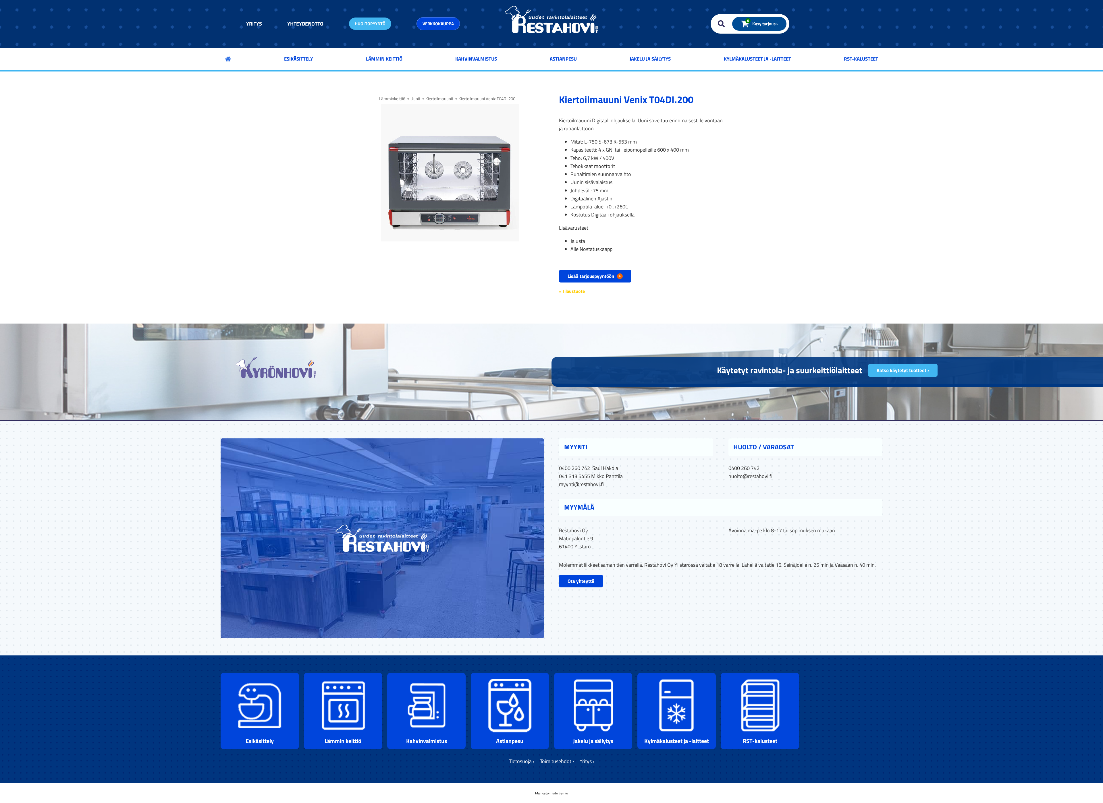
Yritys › (587, 761)
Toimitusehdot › (557, 761)
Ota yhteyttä (581, 581)
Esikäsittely (298, 59)
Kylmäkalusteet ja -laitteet (757, 59)
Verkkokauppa (438, 23)
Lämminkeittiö (392, 98)
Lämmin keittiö (384, 59)
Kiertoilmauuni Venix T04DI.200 (486, 98)
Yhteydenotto (305, 24)
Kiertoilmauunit (439, 98)
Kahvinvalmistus (476, 59)
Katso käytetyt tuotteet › (903, 370)
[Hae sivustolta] (720, 24)
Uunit (415, 98)
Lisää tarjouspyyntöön (594, 276)
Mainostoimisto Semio (551, 793)
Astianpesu (563, 59)
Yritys (254, 24)
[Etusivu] (228, 59)
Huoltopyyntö (370, 23)
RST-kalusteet (861, 59)
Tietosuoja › (521, 761)
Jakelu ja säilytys (650, 59)
